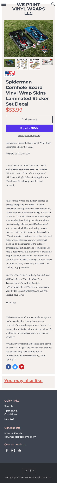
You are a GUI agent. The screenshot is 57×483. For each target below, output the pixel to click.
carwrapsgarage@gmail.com (20, 436)
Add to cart (29, 119)
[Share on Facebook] (8, 366)
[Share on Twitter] (15, 366)
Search (8, 406)
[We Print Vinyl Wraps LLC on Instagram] (13, 452)
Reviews (9, 419)
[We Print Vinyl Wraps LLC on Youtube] (19, 452)
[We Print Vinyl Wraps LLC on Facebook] (6, 452)
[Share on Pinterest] (21, 366)
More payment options (29, 135)
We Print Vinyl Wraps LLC (38, 477)
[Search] (53, 4)
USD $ (28, 470)
